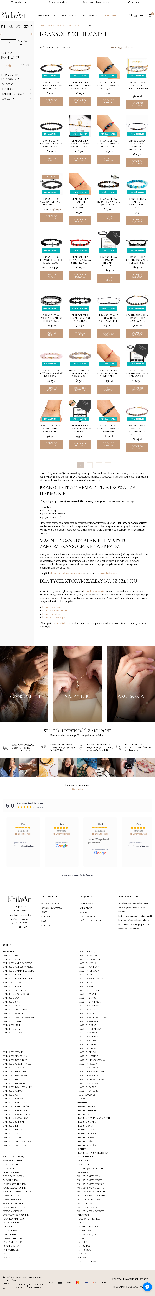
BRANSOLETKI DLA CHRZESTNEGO (16, 1114)
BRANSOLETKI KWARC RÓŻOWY (90, 978)
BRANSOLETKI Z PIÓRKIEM (13, 1067)
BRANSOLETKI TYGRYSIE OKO (14, 990)
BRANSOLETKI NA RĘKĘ (12, 1126)
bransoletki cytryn (51, 613)
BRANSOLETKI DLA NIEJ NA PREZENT (17, 963)
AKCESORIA (88, 15)
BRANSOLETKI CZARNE (87, 1044)
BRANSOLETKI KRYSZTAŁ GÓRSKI (16, 994)
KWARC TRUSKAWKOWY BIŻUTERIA (17, 1191)
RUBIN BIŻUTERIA (10, 1226)
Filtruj (8, 42)
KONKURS (45, 925)
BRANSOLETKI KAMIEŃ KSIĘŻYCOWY (92, 1017)
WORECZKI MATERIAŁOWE (88, 1207)
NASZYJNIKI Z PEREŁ (86, 1129)
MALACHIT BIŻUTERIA (86, 1156)
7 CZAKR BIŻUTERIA (10, 1180)
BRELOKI (81, 1238)
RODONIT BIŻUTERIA (11, 1246)
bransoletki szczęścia (93, 591)
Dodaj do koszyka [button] (51, 101)
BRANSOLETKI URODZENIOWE (15, 1060)
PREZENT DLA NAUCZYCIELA (14, 1203)
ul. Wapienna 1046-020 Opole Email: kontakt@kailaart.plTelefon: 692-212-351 (20, 913)
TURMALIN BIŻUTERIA (11, 1164)
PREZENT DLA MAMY (11, 1195)
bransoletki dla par (61, 623)
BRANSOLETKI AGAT (85, 986)
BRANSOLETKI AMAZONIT (88, 994)
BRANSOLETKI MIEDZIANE (88, 1056)
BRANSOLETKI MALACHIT (13, 1013)
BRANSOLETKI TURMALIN (13, 974)
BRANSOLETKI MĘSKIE (12, 959)
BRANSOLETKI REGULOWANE (89, 1083)
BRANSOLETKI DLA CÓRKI (13, 1098)
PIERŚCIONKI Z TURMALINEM (89, 1219)
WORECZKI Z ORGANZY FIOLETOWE (92, 1195)
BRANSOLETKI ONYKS (11, 1002)
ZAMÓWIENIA (86, 907)
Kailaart (42, 25)
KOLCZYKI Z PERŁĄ (85, 1230)
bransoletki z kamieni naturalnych (67, 573)
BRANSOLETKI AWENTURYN (88, 967)
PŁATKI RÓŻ (82, 1242)
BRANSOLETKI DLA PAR (87, 1052)
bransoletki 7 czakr (51, 607)
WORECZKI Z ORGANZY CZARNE (91, 1188)
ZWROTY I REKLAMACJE (51, 907)
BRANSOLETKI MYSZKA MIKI (89, 1067)
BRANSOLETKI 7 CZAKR (12, 1021)
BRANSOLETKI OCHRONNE (13, 1122)
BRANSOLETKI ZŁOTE (11, 1133)
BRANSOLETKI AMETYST (12, 1029)
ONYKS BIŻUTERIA (10, 1230)
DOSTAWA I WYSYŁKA (50, 903)
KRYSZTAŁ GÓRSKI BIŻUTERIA (14, 1184)
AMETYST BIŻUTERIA (11, 1222)
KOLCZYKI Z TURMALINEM (88, 1226)
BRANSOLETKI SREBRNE (12, 1137)
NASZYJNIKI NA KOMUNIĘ (13, 1156)
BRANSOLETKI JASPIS (11, 1005)
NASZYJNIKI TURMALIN (87, 1122)
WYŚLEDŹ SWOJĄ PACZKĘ (91, 920)
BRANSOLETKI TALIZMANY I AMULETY (18, 1064)
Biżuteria (51, 25)
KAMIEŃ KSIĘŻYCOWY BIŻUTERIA (91, 1168)
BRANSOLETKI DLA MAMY (13, 1091)
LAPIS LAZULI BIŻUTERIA (12, 1242)
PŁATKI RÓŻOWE (84, 1250)
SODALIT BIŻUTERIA (85, 1164)
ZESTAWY (81, 1098)
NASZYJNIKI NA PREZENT (87, 1110)
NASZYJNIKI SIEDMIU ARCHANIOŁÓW (93, 1153)
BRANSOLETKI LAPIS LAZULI (89, 990)
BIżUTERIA (7, 88)
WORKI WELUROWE (85, 1203)
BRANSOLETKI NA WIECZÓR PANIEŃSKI (18, 1087)
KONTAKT (45, 916)
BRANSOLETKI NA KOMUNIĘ (14, 1083)
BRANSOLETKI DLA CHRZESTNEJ (16, 1110)
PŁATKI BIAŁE (82, 1253)
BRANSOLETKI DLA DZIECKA (14, 1102)
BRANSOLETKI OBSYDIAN (88, 998)
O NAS (44, 912)
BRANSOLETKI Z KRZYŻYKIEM (14, 1145)
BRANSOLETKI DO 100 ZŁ (88, 1091)
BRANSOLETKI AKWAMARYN (89, 959)
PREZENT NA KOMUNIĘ (12, 1199)
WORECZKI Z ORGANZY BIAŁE (89, 1176)
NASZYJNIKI (67, 15)
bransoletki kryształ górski (55, 617)
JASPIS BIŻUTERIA (85, 1160)
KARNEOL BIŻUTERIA (11, 1250)
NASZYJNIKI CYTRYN (86, 1126)
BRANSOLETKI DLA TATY (12, 1095)
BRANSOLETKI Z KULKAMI (88, 1025)
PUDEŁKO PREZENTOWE (87, 1261)
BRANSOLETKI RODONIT (87, 1009)
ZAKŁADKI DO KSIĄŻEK (87, 1234)
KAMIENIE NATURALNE (14, 93)
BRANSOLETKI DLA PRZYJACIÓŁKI (16, 1106)
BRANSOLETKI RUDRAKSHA (88, 971)
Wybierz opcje (51, 159)
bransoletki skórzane (107, 573)
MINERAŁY (82, 1257)
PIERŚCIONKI (83, 1215)
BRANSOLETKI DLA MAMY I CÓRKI (91, 1079)
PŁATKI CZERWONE (85, 1246)
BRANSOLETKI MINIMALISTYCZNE (91, 1071)
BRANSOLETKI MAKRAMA (87, 1040)
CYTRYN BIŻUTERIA (10, 1168)
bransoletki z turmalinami (54, 610)
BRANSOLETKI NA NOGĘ (12, 1129)
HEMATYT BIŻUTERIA (11, 1172)
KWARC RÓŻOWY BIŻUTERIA (14, 1188)
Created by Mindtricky (21, 1286)
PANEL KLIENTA (86, 903)
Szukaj (25, 65)
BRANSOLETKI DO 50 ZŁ (87, 1087)
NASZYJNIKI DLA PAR (86, 1137)
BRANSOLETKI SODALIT (87, 1013)
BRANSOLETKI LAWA (11, 998)
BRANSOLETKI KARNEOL (87, 963)
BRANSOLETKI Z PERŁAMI (13, 1033)
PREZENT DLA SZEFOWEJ (13, 1211)
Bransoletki (60, 25)
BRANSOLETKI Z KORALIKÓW (89, 1029)
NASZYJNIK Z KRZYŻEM (87, 1145)
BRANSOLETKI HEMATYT (12, 986)
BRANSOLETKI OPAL (85, 982)
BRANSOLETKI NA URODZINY (14, 1071)
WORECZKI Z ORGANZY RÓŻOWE (91, 1184)
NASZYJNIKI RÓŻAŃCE (87, 1141)
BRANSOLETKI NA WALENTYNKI (15, 1075)
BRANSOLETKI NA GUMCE (88, 1075)
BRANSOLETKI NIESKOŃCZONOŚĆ (91, 1060)
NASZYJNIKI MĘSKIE (86, 1114)
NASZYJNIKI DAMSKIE (86, 1106)
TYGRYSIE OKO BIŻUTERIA (13, 1176)
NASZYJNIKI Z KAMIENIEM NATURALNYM (94, 1118)
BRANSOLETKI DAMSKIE (12, 955)
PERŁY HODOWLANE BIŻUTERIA (15, 1219)
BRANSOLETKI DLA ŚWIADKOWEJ (16, 1118)
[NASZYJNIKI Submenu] (76, 15)
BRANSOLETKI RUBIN (11, 1025)
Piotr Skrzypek (35, 1287)
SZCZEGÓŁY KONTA (89, 917)
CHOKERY (82, 1149)
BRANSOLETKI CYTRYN (12, 982)
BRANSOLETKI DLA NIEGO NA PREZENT (18, 967)
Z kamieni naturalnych (75, 25)
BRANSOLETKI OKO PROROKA (89, 1002)
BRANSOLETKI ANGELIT (87, 974)
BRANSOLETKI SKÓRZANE (88, 955)
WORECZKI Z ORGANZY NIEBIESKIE (92, 1191)
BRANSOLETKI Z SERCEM (13, 1052)
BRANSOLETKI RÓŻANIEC (87, 1064)
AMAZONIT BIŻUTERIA (11, 1257)
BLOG (43, 920)
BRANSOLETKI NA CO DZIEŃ (14, 1079)
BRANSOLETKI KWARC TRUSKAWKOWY (18, 1017)
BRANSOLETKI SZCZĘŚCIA (88, 951)
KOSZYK (83, 912)
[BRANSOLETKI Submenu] (55, 15)
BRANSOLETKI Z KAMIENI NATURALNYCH (19, 971)
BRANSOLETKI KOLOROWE (88, 1033)
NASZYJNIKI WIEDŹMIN (87, 1133)
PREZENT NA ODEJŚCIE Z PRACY (15, 1207)
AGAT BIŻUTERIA (9, 1253)
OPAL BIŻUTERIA (9, 1234)
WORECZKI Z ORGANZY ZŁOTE (90, 1180)
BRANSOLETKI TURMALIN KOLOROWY (18, 978)
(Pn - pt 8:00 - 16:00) (19, 923)
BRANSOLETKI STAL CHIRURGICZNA (17, 1141)
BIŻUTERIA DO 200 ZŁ (86, 1095)
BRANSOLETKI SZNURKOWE (89, 1036)
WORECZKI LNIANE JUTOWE (89, 1199)
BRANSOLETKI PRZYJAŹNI (88, 1021)
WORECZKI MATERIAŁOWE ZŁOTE (91, 1211)
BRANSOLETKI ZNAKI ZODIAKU (15, 1056)
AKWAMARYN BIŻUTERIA (12, 1238)
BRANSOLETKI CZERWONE (88, 1048)
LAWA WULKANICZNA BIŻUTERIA (16, 1215)
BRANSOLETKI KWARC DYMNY (15, 1009)
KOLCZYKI (82, 1222)
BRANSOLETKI (45, 15)
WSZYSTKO (8, 84)
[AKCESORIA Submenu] (97, 15)
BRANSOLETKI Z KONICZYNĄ (89, 1005)
